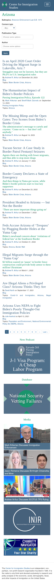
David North (9, 290)
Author (5, 42)
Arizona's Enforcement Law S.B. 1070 (27, 20)
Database (27, 379)
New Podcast (27, 339)
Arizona (28, 82)
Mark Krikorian (11, 100)
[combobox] (13, 37)
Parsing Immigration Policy (13, 105)
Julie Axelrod (10, 316)
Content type (7, 24)
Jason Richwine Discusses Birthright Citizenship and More (27, 472)
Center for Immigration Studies (18, 568)
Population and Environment (20, 321)
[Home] (4, 4)
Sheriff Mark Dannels (30, 100)
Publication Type (9, 33)
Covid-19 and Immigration (22, 295)
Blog (4, 80)
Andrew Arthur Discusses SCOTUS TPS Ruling (26, 499)
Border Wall (20, 247)
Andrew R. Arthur (12, 77)
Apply (5, 53)
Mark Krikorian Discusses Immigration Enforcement (22, 446)
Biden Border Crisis (16, 82)
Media (27, 419)
